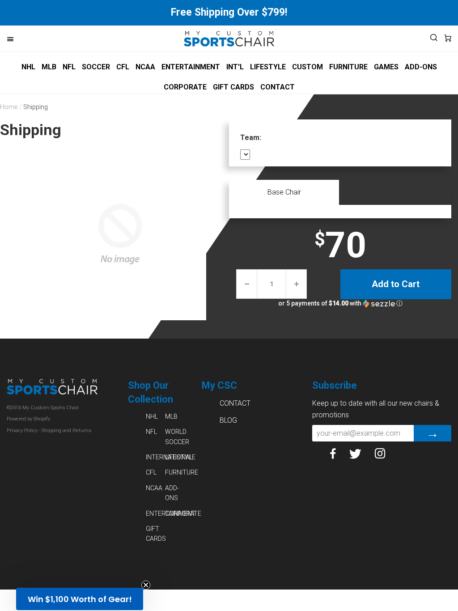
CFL (122, 67)
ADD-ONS (421, 67)
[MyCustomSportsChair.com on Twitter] (362, 453)
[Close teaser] (145, 585)
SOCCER (96, 67)
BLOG (228, 420)
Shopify (42, 419)
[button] (340, 303)
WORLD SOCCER (174, 436)
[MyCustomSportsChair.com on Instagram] (387, 453)
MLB (49, 67)
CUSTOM (307, 67)
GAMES (386, 67)
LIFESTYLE (268, 67)
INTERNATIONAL (155, 457)
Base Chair (284, 192)
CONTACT (277, 87)
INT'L (235, 67)
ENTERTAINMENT (190, 67)
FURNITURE (348, 67)
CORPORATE (185, 87)
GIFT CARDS (233, 87)
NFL (69, 67)
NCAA (145, 67)
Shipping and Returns (66, 430)
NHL (28, 67)
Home (8, 106)
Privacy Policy (22, 430)
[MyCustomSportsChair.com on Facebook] (339, 453)
